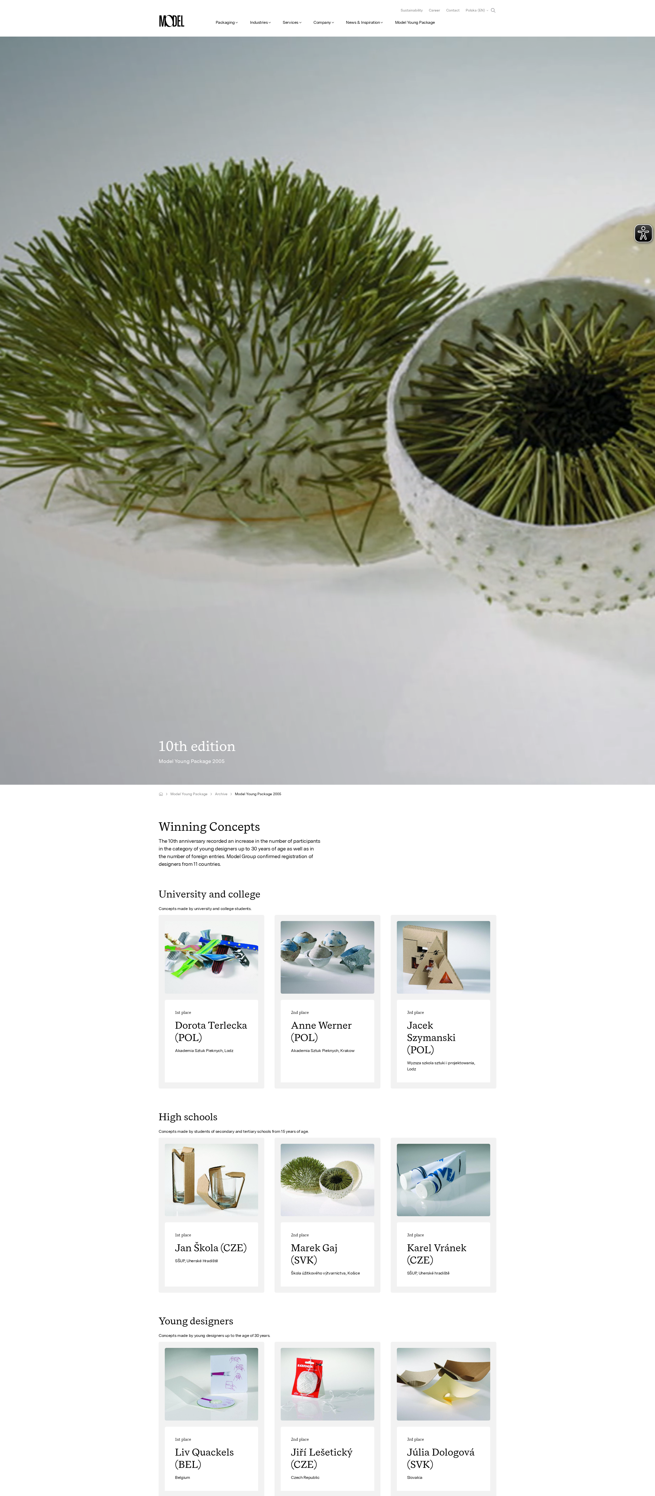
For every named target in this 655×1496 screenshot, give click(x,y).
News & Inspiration (363, 22)
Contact (453, 10)
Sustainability (412, 10)
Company (322, 22)
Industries (259, 22)
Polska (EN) (475, 10)
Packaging (225, 22)
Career (434, 10)
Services (290, 22)
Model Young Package (415, 22)
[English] (161, 794)
